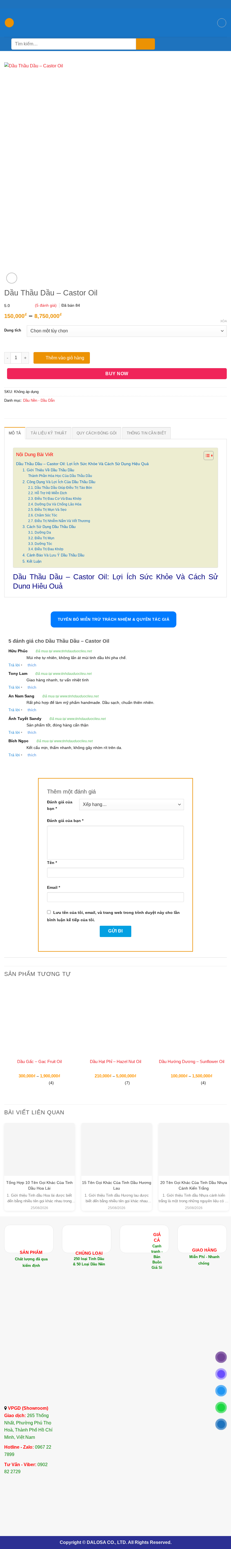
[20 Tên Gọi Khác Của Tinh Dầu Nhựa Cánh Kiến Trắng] (194, 1142)
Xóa (223, 321)
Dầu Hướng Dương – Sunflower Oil (191, 1061)
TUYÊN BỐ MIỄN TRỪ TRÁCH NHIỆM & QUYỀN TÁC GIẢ (113, 619)
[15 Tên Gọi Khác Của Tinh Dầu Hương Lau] (116, 1142)
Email (53, 887)
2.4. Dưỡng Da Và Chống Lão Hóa (54, 504)
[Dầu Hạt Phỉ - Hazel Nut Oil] (115, 1019)
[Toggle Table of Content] (205, 455)
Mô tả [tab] (15, 433)
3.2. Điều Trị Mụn (41, 538)
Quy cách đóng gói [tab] (97, 433)
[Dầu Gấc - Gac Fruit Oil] (39, 1019)
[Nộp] (145, 44)
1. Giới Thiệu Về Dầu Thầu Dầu (48, 470)
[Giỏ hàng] (221, 22)
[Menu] (9, 22)
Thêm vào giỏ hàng (65, 357)
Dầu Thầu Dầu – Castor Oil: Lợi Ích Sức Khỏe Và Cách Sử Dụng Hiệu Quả (82, 463)
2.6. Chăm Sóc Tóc (42, 515)
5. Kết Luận (32, 561)
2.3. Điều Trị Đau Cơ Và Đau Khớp (54, 498)
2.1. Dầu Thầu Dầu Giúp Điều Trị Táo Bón (60, 487)
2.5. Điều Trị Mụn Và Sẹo (47, 509)
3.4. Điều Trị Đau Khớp (45, 549)
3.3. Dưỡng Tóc (40, 543)
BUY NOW (116, 373)
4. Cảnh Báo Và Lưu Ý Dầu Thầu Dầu (53, 555)
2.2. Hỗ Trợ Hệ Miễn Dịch (47, 493)
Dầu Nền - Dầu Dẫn (39, 400)
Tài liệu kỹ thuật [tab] (48, 433)
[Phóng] (11, 278)
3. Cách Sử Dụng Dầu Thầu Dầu (49, 527)
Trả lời (14, 665)
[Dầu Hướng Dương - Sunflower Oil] (191, 1019)
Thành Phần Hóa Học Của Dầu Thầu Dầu (60, 476)
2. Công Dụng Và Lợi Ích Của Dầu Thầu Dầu (59, 482)
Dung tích (12, 330)
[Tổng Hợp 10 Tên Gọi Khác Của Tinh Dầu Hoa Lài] (39, 1142)
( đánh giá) (46, 305)
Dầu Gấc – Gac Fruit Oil (39, 1061)
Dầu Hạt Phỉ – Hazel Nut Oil (115, 1061)
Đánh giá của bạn (59, 805)
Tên (52, 862)
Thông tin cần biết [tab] (146, 433)
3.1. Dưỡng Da (39, 532)
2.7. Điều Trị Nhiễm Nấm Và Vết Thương (59, 521)
